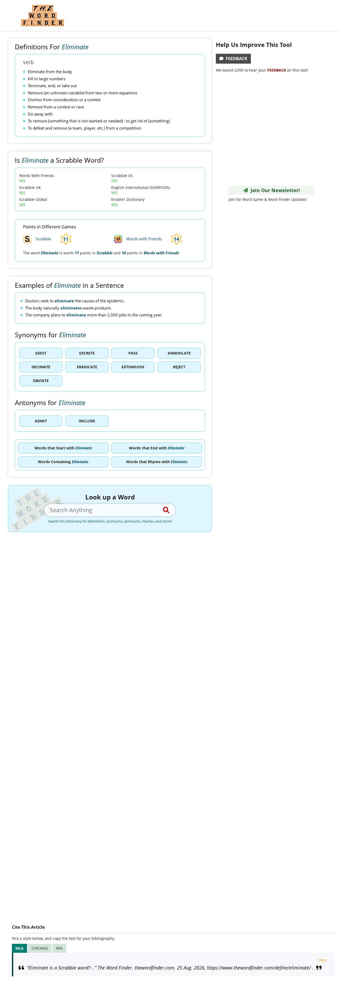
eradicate (87, 366)
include (87, 420)
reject (179, 366)
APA (59, 948)
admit (41, 420)
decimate (41, 366)
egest (40, 353)
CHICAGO (40, 948)
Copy (322, 959)
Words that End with (157, 447)
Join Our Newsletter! (274, 190)
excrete (87, 353)
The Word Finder (42, 15)
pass (133, 353)
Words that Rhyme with (157, 461)
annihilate (179, 353)
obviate (41, 380)
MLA (19, 948)
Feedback (235, 58)
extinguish (133, 366)
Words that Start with (63, 447)
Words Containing (63, 461)
